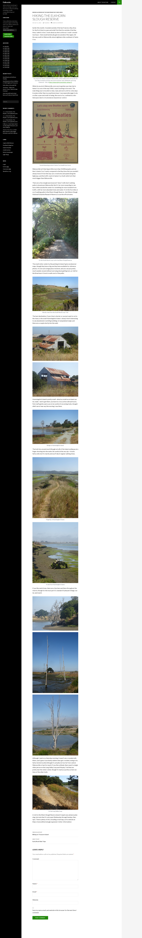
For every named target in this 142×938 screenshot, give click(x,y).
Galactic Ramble (7, 147)
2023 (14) (6, 51)
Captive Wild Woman (8, 143)
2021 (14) (6, 55)
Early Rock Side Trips (39, 840)
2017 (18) (6, 62)
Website (35, 900)
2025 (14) (6, 48)
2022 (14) (6, 53)
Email (34, 892)
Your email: (6, 28)
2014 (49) (6, 67)
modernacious (7, 150)
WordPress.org (7, 171)
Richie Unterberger (8, 152)
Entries (6, 166)
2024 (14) (6, 50)
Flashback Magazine (8, 145)
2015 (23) (6, 65)
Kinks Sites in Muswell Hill (9, 85)
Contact (113, 2)
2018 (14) (6, 60)
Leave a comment (57, 23)
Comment (35, 859)
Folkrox (46, 23)
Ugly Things (6, 154)
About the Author (103, 2)
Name (34, 884)
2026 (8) (6, 46)
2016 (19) (6, 64)
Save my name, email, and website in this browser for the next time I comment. (54, 911)
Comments (7, 169)
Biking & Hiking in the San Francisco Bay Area (47, 12)
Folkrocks (7, 2)
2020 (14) (6, 57)
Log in (4, 164)
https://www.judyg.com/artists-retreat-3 (60, 82)
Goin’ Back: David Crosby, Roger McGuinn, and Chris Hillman (10, 125)
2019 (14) (6, 58)
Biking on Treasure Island (40, 833)
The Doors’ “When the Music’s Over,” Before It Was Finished (10, 89)
